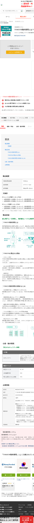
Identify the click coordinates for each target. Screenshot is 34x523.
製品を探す (23, 16)
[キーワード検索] (22, 11)
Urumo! (26, 514)
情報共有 (11, 21)
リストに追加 (9, 475)
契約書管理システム (19, 21)
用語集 (20, 509)
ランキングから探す (29, 507)
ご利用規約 (29, 505)
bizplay (32, 514)
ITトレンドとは (22, 505)
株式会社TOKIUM (19, 35)
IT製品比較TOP (3, 21)
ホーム (8, 16)
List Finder (21, 514)
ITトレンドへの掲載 (23, 511)
